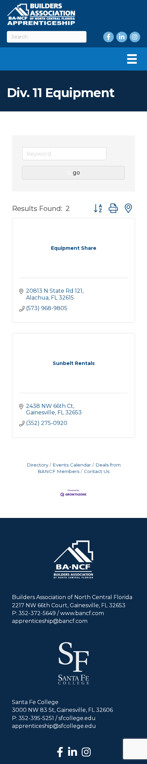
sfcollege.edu (77, 718)
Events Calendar (72, 465)
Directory (37, 465)
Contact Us (96, 471)
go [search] (76, 172)
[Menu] (132, 59)
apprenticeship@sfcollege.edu (54, 726)
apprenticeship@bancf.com (50, 621)
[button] (97, 208)
